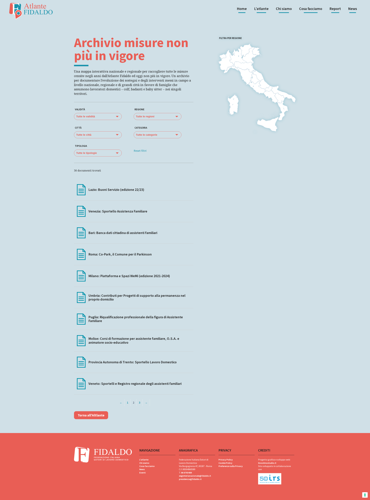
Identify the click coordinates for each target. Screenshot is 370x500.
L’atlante (261, 8)
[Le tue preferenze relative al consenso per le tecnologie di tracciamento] (365, 495)
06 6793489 (186, 472)
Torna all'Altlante (91, 415)
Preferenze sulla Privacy (231, 466)
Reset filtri (140, 150)
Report (335, 8)
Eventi (142, 472)
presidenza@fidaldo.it (190, 479)
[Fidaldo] (31, 11)
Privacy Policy (226, 459)
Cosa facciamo (310, 8)
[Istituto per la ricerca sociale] (276, 477)
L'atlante (143, 459)
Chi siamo (284, 8)
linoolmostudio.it (267, 462)
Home (242, 8)
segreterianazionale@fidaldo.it (195, 475)
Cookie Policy (225, 462)
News (352, 8)
